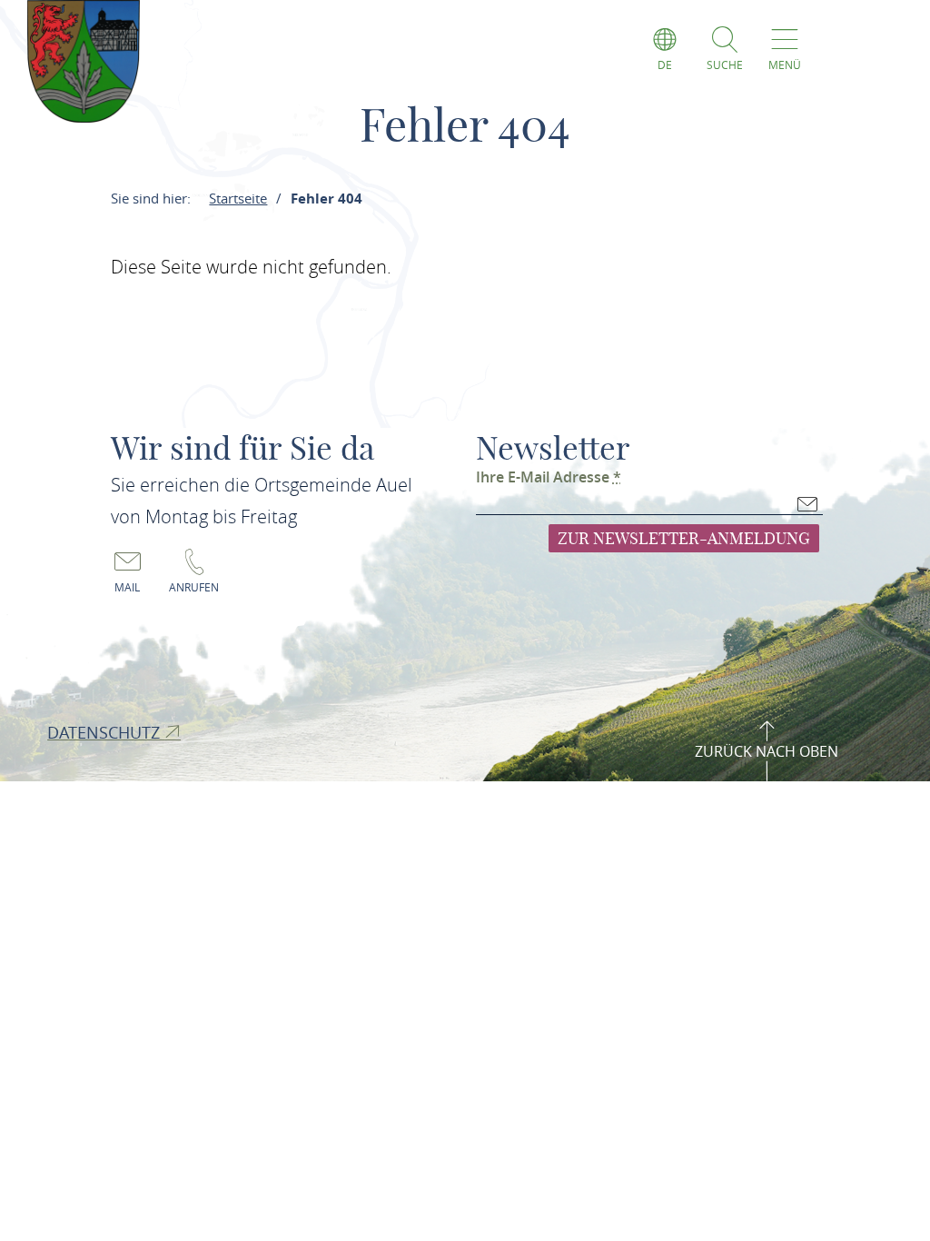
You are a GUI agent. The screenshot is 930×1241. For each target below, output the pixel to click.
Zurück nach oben (766, 751)
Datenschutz (105, 732)
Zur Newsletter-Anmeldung (684, 538)
